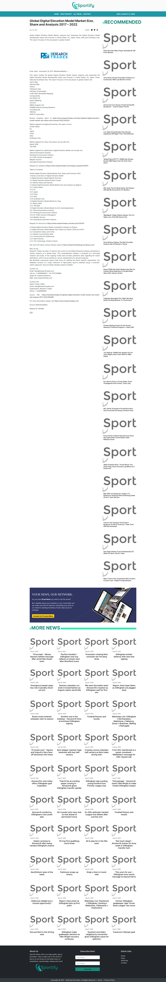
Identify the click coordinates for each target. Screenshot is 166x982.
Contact (124, 963)
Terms (100, 980)
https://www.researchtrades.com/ (67, 301)
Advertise (124, 960)
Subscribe (87, 969)
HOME (56, 14)
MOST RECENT (66, 14)
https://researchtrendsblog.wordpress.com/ (79, 245)
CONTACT (87, 14)
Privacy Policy (109, 980)
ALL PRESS (77, 14)
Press (123, 958)
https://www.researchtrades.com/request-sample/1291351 (67, 166)
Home (123, 956)
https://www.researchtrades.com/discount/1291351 (65, 223)
